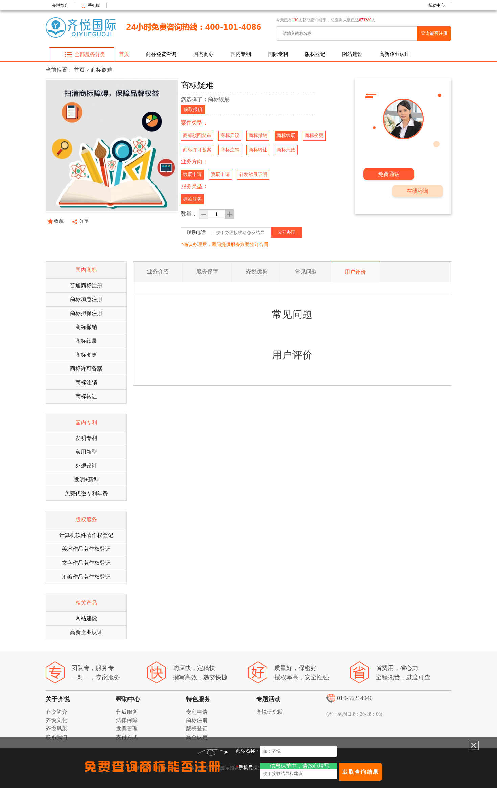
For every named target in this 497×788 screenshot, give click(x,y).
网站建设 (352, 54)
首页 (124, 54)
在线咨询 (417, 191)
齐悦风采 (56, 728)
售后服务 (127, 712)
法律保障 (127, 720)
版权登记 (315, 54)
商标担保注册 (86, 313)
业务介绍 (158, 271)
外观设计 (86, 466)
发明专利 (86, 438)
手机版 (94, 5)
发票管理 (127, 728)
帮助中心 (436, 5)
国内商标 (203, 54)
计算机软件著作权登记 (86, 535)
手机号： (247, 767)
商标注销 (86, 382)
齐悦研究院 (269, 712)
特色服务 (198, 699)
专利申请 (197, 712)
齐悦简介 (60, 5)
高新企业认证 (394, 54)
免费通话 (389, 174)
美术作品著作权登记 (86, 549)
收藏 (59, 221)
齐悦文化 (56, 720)
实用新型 (86, 452)
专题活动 (268, 699)
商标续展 (86, 341)
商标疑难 (101, 70)
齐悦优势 (256, 271)
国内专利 (241, 54)
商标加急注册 (86, 299)
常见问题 (306, 271)
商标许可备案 (86, 369)
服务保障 (207, 271)
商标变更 (86, 355)
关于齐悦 (58, 699)
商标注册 (197, 720)
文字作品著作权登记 (86, 563)
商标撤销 (86, 327)
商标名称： (248, 750)
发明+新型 (86, 479)
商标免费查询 (161, 54)
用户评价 (355, 272)
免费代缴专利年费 (86, 493)
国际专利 (278, 54)
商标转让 (86, 396)
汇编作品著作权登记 (86, 577)
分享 (84, 221)
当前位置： (59, 70)
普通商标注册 (86, 285)
